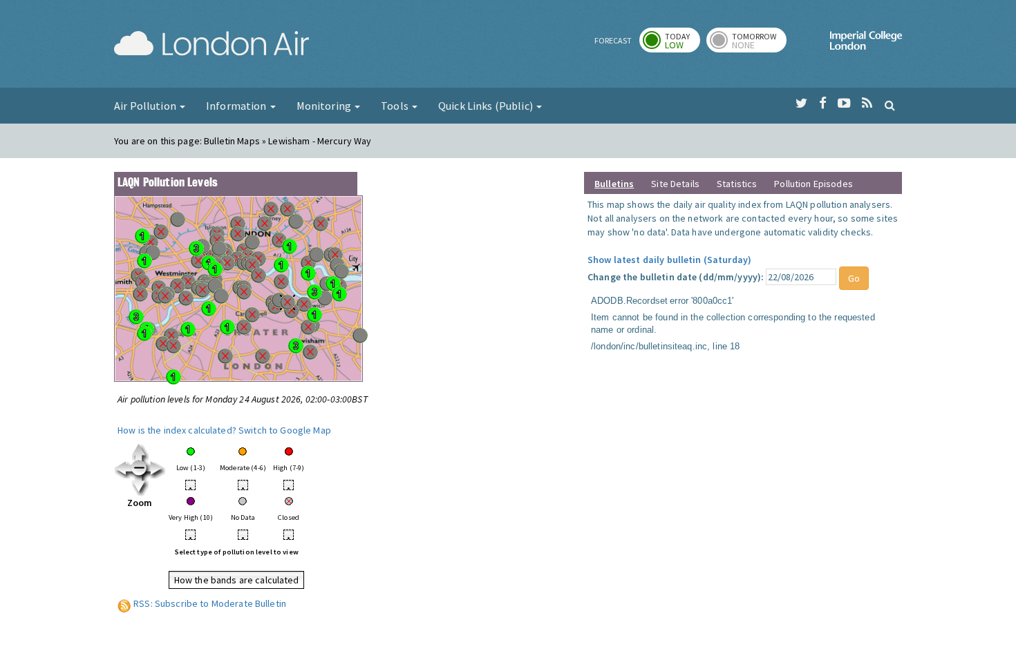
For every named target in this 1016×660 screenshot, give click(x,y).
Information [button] (237, 106)
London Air (211, 45)
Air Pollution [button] (146, 106)
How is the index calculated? (176, 430)
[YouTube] (844, 103)
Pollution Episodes (813, 183)
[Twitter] (801, 103)
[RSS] (867, 103)
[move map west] (122, 469)
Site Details (675, 183)
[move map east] (157, 469)
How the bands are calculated (236, 580)
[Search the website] (890, 105)
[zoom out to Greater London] (140, 469)
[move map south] (140, 486)
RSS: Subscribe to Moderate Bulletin (209, 603)
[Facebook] (822, 103)
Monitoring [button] (325, 106)
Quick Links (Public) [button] (486, 106)
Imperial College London (866, 45)
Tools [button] (396, 106)
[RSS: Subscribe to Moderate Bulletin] (124, 603)
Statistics (737, 183)
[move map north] (140, 451)
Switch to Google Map (284, 430)
